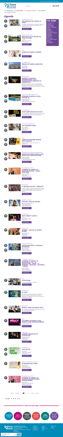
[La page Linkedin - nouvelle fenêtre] (56, 6)
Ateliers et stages (50, 26)
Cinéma (48, 28)
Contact (57, 1)
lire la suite (26, 28)
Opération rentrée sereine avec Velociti (31, 140)
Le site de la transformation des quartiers (27, 416)
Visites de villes (50, 42)
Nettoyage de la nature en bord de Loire (31, 37)
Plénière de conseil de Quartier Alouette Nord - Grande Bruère (31, 379)
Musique (48, 37)
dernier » (37, 393)
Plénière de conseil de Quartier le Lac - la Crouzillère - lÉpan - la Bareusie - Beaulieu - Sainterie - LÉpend (33, 263)
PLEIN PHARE (26, 280)
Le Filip (24, 292)
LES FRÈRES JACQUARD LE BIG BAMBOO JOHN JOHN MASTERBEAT (33, 321)
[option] (8, 416)
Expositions (49, 30)
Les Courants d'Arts (29, 125)
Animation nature (50, 25)
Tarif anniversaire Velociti (32, 112)
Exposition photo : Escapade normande (32, 246)
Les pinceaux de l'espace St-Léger (32, 21)
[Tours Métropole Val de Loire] (10, 5)
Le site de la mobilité (9, 415)
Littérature (49, 33)
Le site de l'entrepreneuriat (18, 415)
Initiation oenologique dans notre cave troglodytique (33, 154)
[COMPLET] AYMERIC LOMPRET (32, 52)
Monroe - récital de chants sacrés (32, 230)
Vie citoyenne (49, 41)
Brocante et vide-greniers (52, 27)
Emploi (54, 1)
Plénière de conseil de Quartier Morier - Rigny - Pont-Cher (31, 171)
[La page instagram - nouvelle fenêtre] (58, 6)
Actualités (41, 1)
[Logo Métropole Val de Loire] (8, 429)
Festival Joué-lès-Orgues (31, 201)
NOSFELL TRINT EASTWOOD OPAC (32, 307)
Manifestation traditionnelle (49, 35)
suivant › (32, 393)
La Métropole (9, 10)
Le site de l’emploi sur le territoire (36, 416)
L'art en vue (26, 349)
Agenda (45, 1)
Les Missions (19, 10)
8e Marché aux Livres (30, 363)
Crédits (52, 427)
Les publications (10, 12)
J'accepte (19, 434)
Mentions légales (54, 426)
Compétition (49, 29)
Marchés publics (49, 1)
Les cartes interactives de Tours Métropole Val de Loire (54, 416)
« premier (12, 393)
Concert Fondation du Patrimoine (30, 334)
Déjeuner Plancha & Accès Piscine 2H (31, 97)
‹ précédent (17, 393)
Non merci (15, 435)
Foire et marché (50, 31)
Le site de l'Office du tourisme (45, 416)
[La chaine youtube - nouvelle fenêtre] (55, 6)
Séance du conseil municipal (32, 64)
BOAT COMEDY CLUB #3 (29, 216)
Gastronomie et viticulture (52, 32)
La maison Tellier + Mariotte (32, 186)
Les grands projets (31, 10)
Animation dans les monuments (50, 23)
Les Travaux (42, 10)
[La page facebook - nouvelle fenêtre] (53, 6)
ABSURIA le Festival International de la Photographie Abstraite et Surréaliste (31, 80)
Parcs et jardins (50, 38)
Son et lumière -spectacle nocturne (52, 40)
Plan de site (53, 428)
